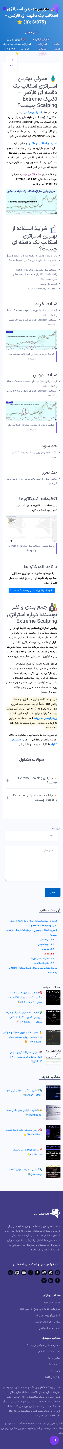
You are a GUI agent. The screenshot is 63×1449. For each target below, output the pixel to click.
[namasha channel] (50, 1272)
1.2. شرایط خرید (46, 940)
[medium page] (44, 1280)
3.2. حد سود (48, 949)
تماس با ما (54, 1358)
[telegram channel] (10, 1272)
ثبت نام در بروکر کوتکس (47, 1322)
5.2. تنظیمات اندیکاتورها (42, 958)
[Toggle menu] (54, 1440)
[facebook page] (37, 1272)
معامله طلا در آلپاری (49, 1351)
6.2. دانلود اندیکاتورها (44, 963)
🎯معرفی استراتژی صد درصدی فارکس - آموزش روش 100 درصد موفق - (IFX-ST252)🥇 (25, 997)
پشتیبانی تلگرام (52, 1377)
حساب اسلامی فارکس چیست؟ (43, 1345)
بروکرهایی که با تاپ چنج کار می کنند (40, 1309)
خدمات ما (54, 1364)
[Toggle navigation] (5, 9)
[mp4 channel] (17, 1272)
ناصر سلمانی (31, 32)
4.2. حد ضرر (48, 954)
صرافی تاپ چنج (51, 1302)
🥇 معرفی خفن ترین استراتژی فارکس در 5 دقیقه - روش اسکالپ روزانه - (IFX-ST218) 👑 (22, 1037)
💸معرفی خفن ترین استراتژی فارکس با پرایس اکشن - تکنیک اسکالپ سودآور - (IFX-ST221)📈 (23, 1017)
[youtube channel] (57, 1272)
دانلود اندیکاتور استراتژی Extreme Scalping (31, 590)
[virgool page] (57, 1280)
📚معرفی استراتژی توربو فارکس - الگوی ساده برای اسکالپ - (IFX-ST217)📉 (25, 1057)
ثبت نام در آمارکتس (49, 1328)
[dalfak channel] (24, 1272)
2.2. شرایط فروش (46, 944)
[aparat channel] (44, 1272)
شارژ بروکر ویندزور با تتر (47, 1315)
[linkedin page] (50, 1280)
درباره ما (55, 1371)
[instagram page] (30, 1272)
